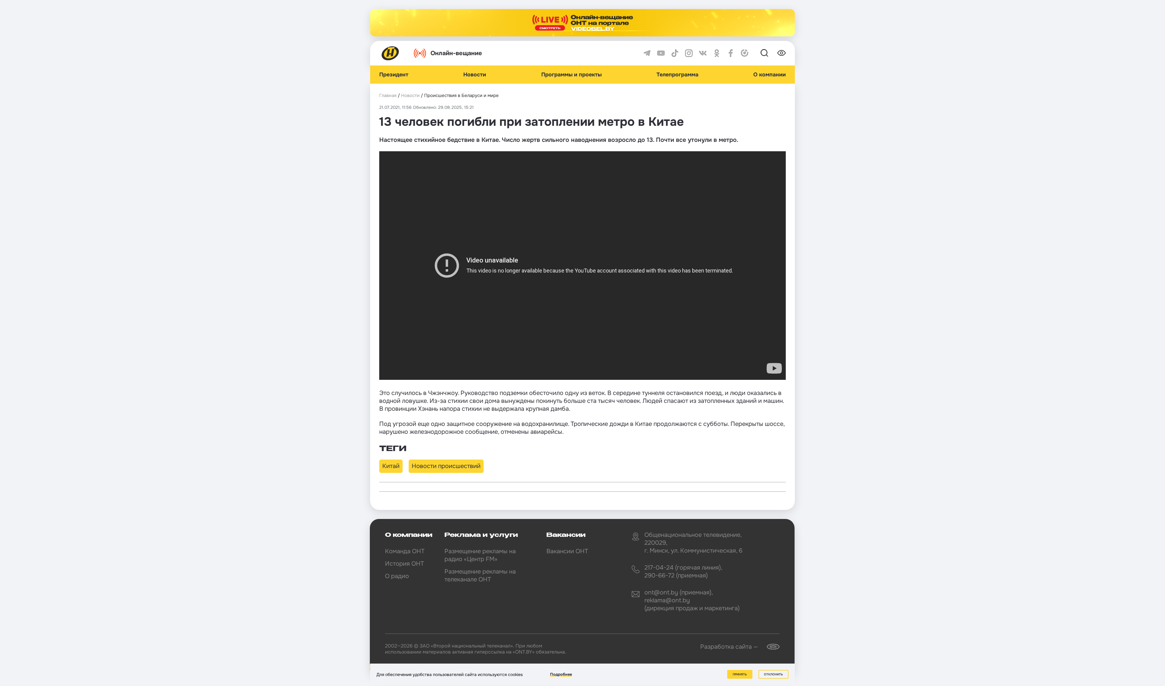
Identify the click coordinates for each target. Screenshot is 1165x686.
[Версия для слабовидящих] (781, 53)
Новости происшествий (446, 466)
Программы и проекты (571, 75)
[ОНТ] (390, 53)
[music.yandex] (744, 53)
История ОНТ (404, 563)
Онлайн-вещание (456, 53)
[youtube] (661, 53)
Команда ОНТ (404, 551)
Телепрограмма (677, 75)
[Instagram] (689, 53)
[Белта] (769, 646)
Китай (391, 466)
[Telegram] (647, 53)
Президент (393, 75)
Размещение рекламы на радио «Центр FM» (480, 555)
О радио (397, 576)
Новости (474, 75)
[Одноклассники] (717, 53)
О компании (769, 75)
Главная (388, 95)
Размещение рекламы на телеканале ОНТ (480, 575)
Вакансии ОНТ (567, 551)
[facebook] (730, 53)
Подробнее (561, 674)
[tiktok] (675, 53)
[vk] (703, 53)
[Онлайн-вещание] (582, 22)
